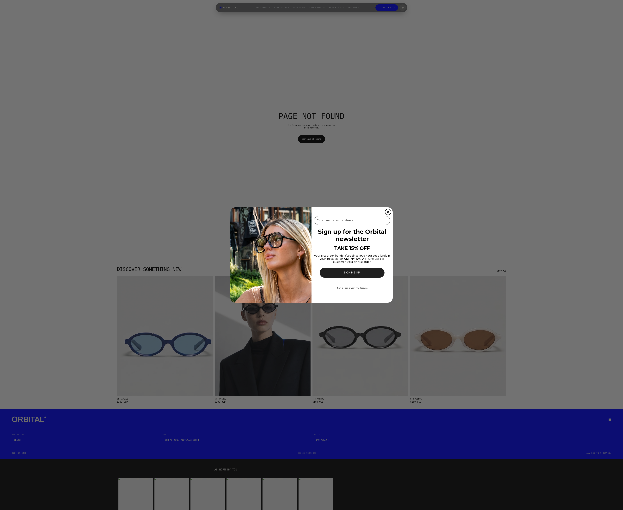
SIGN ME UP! (352, 272)
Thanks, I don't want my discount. (352, 288)
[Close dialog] (388, 212)
